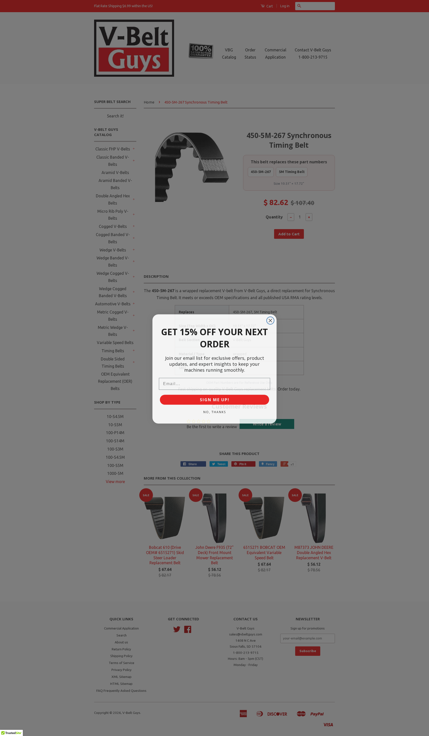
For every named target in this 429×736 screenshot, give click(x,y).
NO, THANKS (214, 411)
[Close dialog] (270, 319)
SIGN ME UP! (214, 399)
